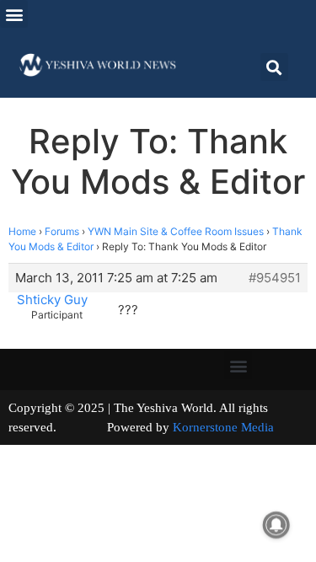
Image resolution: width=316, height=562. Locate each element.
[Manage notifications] (276, 524)
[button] (14, 14)
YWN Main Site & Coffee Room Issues (176, 231)
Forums (62, 231)
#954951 (275, 278)
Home (22, 231)
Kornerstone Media (223, 427)
